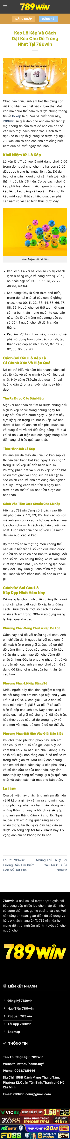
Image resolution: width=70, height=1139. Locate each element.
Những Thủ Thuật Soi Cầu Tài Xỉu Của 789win (51, 865)
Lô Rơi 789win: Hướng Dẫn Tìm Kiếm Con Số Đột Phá (18, 865)
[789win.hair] (35, 7)
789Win (37, 1057)
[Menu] (5, 6)
